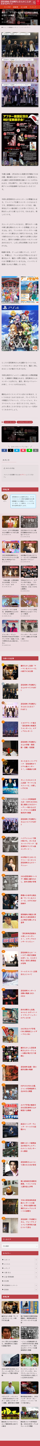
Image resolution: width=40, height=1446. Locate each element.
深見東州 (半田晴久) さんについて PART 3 (28, 822)
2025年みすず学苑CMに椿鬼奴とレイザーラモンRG (29, 1031)
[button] (4, 450)
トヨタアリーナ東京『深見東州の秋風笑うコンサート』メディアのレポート (28, 727)
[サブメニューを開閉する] (36, 1259)
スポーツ (7, 1260)
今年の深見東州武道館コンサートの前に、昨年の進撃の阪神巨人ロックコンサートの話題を (28, 1205)
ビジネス (7, 1264)
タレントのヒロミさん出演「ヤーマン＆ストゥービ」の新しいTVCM (28, 784)
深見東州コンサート (11, 1285)
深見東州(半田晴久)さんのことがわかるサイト (16, 3)
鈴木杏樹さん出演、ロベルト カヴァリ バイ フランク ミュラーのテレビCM (29, 1013)
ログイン (23, 475)
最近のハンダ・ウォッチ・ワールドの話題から (28, 1127)
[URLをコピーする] (35, 450)
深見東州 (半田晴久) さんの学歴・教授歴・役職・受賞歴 (28, 745)
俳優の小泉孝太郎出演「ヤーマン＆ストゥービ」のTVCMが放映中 (28, 899)
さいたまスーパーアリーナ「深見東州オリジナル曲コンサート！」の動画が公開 (29, 765)
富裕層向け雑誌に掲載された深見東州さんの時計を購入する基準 (28, 918)
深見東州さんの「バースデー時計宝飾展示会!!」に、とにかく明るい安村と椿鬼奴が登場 (29, 958)
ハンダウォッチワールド (23, 19)
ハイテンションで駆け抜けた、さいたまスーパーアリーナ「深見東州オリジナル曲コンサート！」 (29, 843)
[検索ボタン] (34, 2)
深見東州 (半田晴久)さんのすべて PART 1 (28, 687)
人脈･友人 (7, 1272)
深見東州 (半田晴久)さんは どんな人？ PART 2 (28, 706)
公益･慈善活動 (9, 1277)
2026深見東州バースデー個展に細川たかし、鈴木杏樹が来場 (29, 879)
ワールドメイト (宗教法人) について (29, 972)
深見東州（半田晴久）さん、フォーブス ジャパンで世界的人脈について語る (29, 1223)
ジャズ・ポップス (9, 19)
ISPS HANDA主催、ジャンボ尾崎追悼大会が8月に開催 (29, 1088)
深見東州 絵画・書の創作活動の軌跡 (28, 1068)
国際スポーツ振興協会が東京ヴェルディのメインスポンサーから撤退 (28, 1147)
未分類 (6, 1281)
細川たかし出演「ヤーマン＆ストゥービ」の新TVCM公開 (29, 668)
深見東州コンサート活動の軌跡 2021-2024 (28, 993)
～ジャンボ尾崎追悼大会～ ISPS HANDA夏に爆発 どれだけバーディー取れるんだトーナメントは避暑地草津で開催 (29, 806)
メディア (7, 1268)
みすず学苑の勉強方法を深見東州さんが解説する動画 (28, 1108)
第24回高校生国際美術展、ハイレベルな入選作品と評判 (28, 1184)
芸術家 (6, 1289)
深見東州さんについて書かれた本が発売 (28, 1163)
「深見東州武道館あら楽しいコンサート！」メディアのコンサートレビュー (28, 937)
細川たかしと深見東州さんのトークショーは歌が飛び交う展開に (28, 1051)
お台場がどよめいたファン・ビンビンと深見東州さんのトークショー (28, 861)
